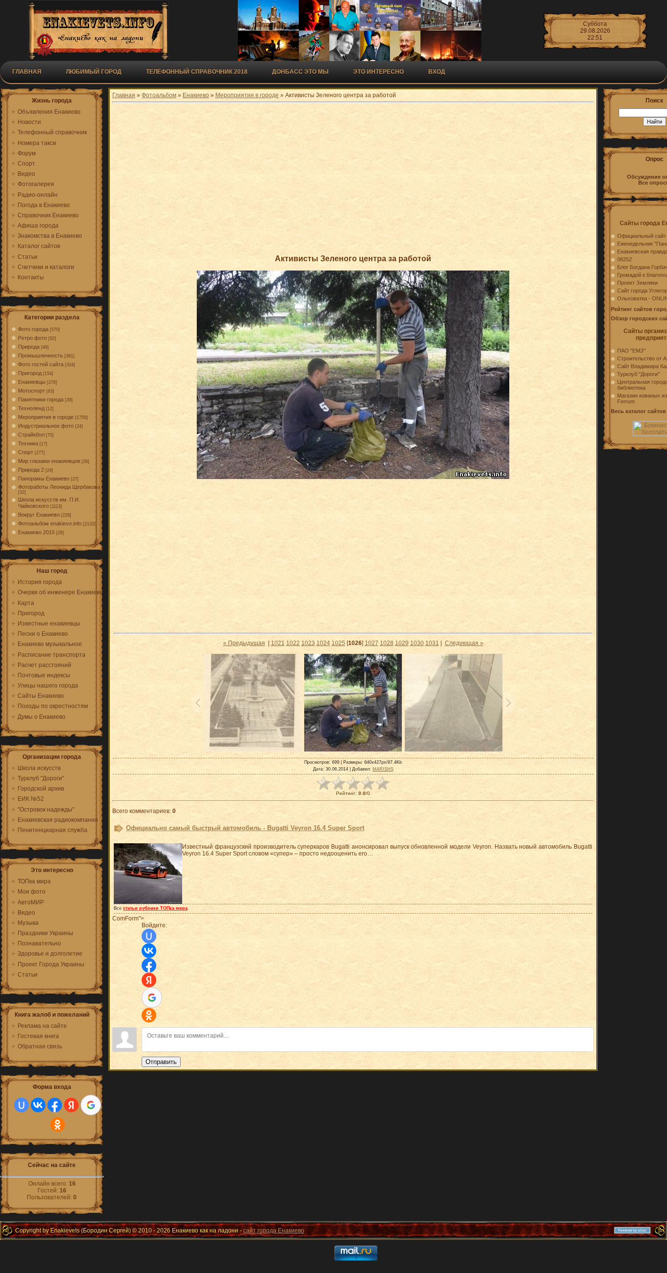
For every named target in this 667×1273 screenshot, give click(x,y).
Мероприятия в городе (46, 417)
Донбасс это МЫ (300, 71)
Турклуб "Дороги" (638, 374)
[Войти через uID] (21, 1105)
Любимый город (94, 71)
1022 (293, 643)
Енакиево (196, 95)
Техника (28, 443)
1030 (417, 643)
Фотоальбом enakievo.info (50, 523)
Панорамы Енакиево (43, 478)
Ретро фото (32, 338)
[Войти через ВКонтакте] (38, 1105)
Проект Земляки (637, 283)
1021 (278, 643)
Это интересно (378, 71)
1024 (323, 643)
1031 (432, 643)
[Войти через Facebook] (54, 1105)
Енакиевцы (31, 382)
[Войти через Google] (91, 1105)
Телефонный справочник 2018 (197, 71)
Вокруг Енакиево (39, 515)
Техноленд (31, 408)
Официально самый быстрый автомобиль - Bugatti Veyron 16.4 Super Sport (245, 828)
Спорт (25, 452)
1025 (338, 643)
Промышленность (40, 355)
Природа (29, 347)
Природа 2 (31, 470)
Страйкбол (31, 435)
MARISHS (383, 769)
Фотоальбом (159, 95)
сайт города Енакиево (273, 1230)
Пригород (30, 373)
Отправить (161, 1061)
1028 (387, 643)
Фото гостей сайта (40, 364)
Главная (27, 71)
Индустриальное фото (46, 426)
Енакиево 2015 (36, 532)
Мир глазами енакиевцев (49, 461)
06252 (624, 259)
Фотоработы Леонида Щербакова (59, 487)
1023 (308, 643)
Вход (436, 71)
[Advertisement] (353, 178)
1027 (371, 643)
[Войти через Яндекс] (71, 1105)
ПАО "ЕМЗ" (631, 351)
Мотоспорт (31, 391)
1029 (402, 643)
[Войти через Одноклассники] (57, 1124)
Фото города (33, 329)
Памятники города (40, 399)
